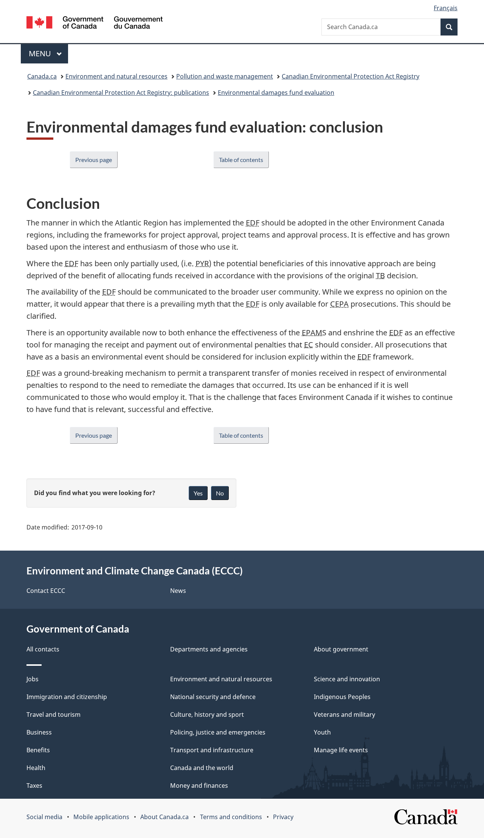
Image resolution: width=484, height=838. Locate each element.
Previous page (93, 159)
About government (341, 649)
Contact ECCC (45, 590)
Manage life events (341, 750)
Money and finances (199, 785)
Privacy (283, 817)
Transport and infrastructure (211, 750)
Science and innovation (347, 679)
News (178, 590)
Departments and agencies (209, 649)
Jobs (32, 679)
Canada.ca (42, 76)
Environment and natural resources (116, 76)
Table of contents (241, 159)
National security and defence (213, 697)
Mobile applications (101, 817)
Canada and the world (201, 768)
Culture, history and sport (207, 714)
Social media (44, 817)
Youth (322, 732)
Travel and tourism (53, 714)
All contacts (42, 649)
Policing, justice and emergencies (217, 732)
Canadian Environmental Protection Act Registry (350, 76)
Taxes (34, 785)
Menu (41, 53)
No (220, 493)
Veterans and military (344, 714)
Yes (198, 493)
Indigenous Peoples (342, 697)
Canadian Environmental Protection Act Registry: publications (121, 92)
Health (35, 768)
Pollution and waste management (224, 76)
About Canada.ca (164, 817)
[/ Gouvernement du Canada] (94, 23)
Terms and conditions (231, 817)
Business (39, 732)
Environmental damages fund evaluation (276, 92)
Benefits (38, 750)
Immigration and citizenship (66, 697)
